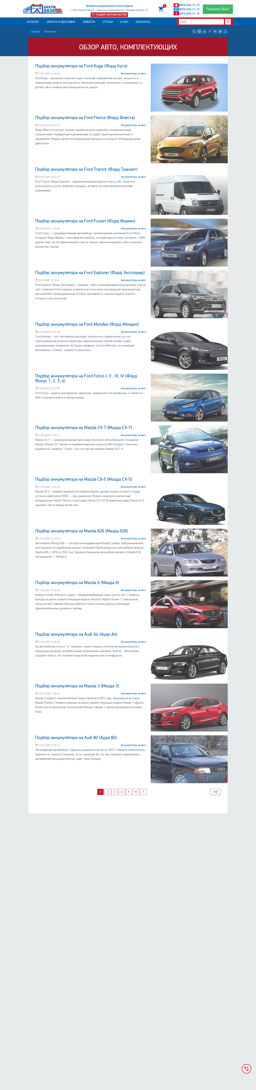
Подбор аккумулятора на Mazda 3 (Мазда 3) (77, 686)
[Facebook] (209, 31)
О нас (124, 22)
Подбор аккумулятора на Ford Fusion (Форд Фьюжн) (85, 221)
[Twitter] (220, 31)
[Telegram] (199, 31)
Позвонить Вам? (217, 9)
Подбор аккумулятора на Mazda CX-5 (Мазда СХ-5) (83, 479)
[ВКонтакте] (215, 31)
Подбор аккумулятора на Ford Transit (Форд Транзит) (86, 169)
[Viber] (194, 31)
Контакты (143, 22)
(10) (215, 792)
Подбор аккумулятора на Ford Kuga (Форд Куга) (81, 66)
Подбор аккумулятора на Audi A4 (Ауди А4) (76, 634)
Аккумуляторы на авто (133, 73)
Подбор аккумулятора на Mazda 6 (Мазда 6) (77, 582)
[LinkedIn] (204, 31)
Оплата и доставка (61, 22)
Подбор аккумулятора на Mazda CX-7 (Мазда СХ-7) (83, 427)
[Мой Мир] (225, 31)
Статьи (108, 22)
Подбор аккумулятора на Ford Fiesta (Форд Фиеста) (85, 117)
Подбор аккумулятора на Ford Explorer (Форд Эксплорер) (90, 272)
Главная (35, 31)
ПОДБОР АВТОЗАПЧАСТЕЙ (111, 14)
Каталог (33, 22)
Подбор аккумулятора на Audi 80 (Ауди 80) (76, 737)
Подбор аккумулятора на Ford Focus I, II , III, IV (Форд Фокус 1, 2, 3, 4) (86, 378)
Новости (89, 22)
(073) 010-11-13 (189, 5)
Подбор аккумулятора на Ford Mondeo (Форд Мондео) (87, 324)
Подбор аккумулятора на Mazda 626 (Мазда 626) (81, 531)
